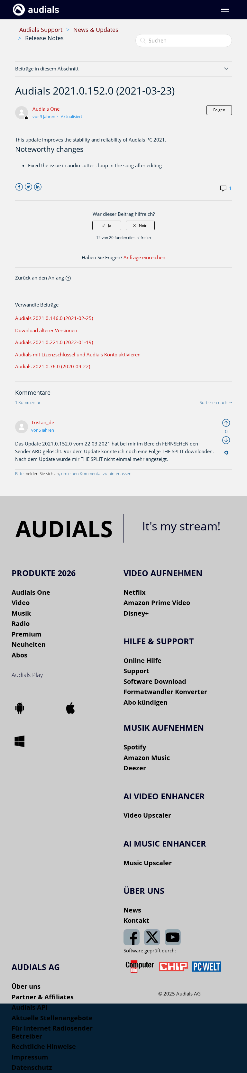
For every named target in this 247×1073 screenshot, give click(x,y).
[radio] (106, 225)
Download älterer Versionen (46, 330)
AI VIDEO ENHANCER (164, 796)
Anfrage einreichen (144, 257)
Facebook (19, 187)
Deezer (135, 768)
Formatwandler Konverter (165, 691)
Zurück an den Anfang (39, 277)
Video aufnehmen (163, 572)
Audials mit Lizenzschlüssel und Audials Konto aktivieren (78, 354)
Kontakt (136, 920)
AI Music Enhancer (165, 843)
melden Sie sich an (41, 473)
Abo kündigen (146, 702)
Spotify (135, 747)
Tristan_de (42, 422)
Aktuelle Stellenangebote (52, 1017)
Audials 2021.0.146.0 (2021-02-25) (54, 318)
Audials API (30, 1007)
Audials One (45, 108)
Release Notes (44, 38)
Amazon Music (147, 757)
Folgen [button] (219, 110)
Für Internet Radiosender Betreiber (52, 1032)
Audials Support (40, 29)
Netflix (135, 592)
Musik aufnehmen (164, 727)
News (132, 910)
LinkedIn (38, 187)
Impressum (30, 1057)
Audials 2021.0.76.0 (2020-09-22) (52, 366)
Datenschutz (32, 1067)
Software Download (155, 681)
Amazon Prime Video (157, 602)
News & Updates (95, 29)
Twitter (28, 187)
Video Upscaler (147, 815)
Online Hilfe (142, 660)
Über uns (26, 986)
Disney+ (136, 613)
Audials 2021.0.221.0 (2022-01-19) (54, 342)
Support (136, 670)
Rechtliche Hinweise (44, 1046)
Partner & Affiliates (43, 997)
